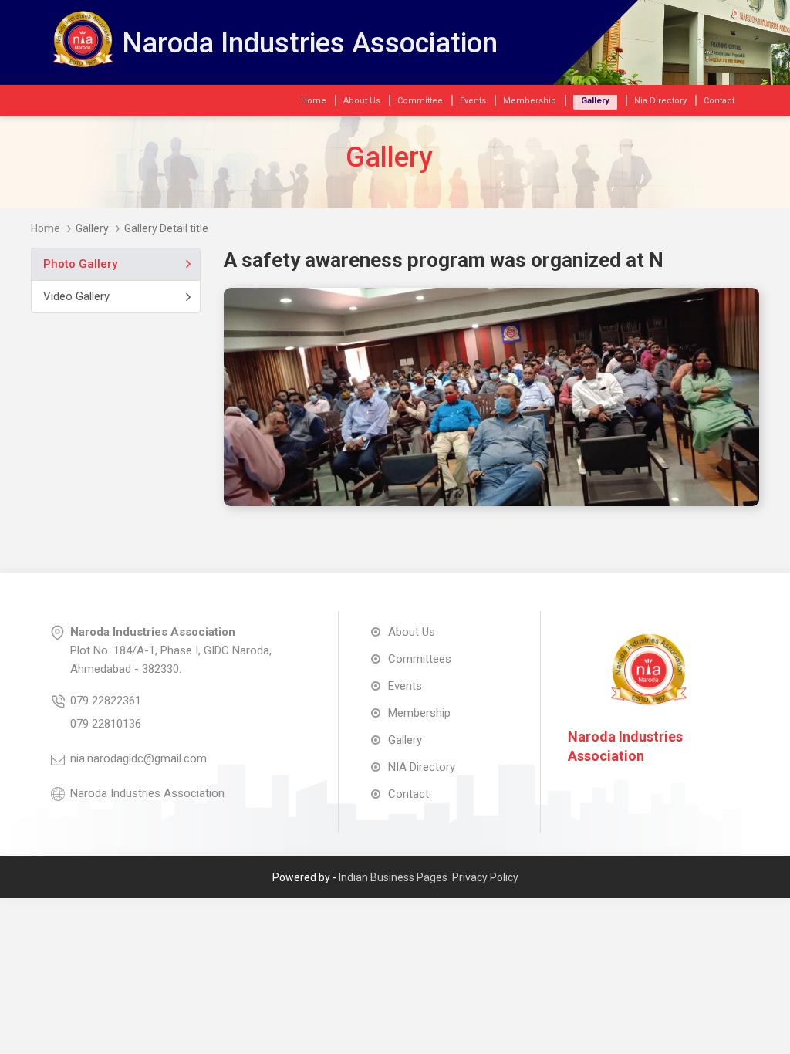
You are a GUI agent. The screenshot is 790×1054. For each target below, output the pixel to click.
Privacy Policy (485, 877)
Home (45, 228)
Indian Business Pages (393, 877)
